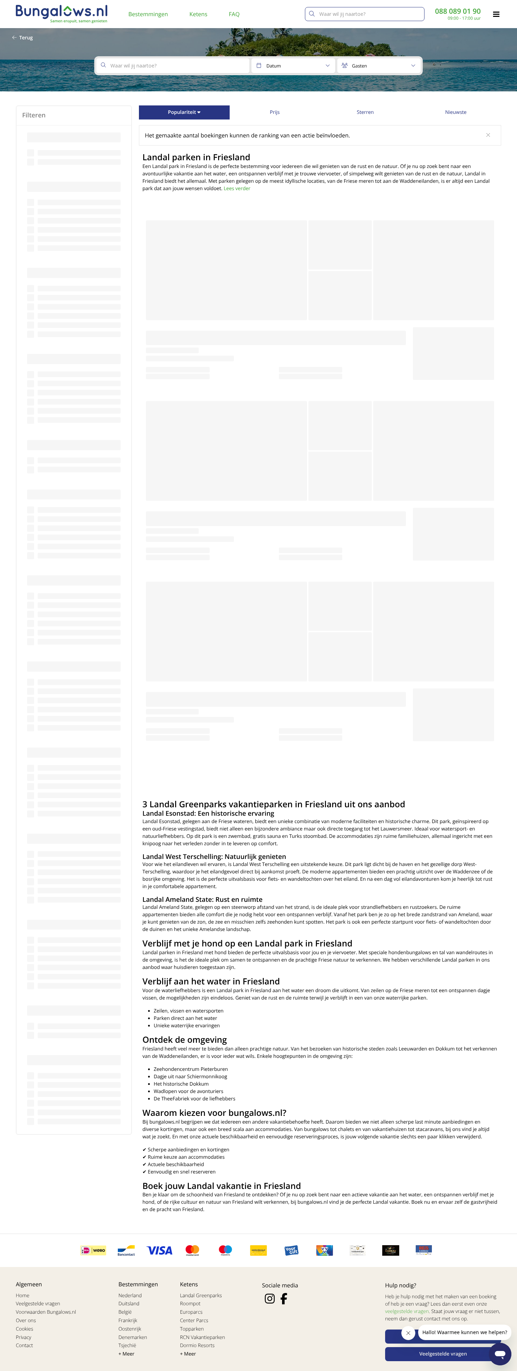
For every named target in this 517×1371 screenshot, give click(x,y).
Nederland (130, 1295)
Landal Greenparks (201, 1295)
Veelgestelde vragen (38, 1303)
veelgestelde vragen (407, 1311)
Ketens (199, 14)
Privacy (23, 1337)
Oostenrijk (130, 1329)
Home (22, 1295)
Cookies (24, 1329)
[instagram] (269, 1298)
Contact (24, 1345)
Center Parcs (194, 1320)
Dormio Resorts (197, 1345)
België (125, 1312)
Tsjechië (127, 1345)
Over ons (26, 1320)
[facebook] (283, 1298)
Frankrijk (128, 1320)
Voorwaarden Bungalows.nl (46, 1312)
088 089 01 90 (458, 11)
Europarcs (191, 1312)
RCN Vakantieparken (202, 1337)
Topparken (192, 1329)
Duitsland (129, 1303)
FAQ (234, 14)
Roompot (190, 1303)
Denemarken (133, 1337)
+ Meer (127, 1354)
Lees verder (237, 188)
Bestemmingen (148, 14)
